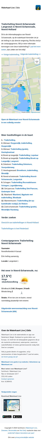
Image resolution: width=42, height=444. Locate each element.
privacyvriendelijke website (24, 437)
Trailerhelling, (10, 140)
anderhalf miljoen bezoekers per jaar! (21, 433)
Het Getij (23, 430)
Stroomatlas (12, 430)
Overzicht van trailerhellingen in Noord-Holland (20, 223)
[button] (21, 85)
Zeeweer (4, 430)
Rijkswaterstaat (35, 112)
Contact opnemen (7, 379)
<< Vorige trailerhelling (10, 54)
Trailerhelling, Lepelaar (28, 155)
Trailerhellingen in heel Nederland (14, 229)
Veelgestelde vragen (9, 392)
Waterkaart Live (31, 428)
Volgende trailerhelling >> (30, 54)
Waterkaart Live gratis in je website (14, 362)
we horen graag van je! (9, 357)
